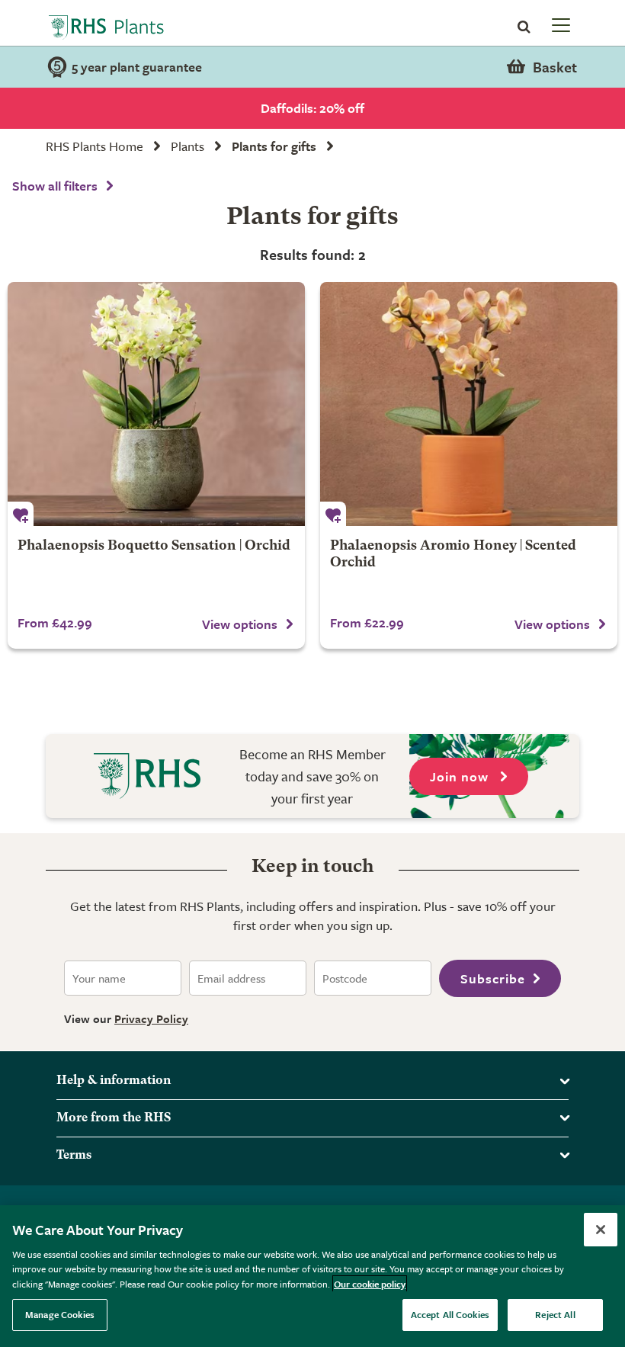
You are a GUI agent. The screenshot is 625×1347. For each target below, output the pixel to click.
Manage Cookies (60, 1314)
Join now (461, 776)
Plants (187, 146)
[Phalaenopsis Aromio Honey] (468, 404)
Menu (559, 24)
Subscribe (492, 978)
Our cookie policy (369, 1284)
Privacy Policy (151, 1018)
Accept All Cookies (450, 1314)
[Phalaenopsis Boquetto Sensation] (156, 404)
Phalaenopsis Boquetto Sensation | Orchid (154, 546)
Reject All (555, 1314)
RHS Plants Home (94, 146)
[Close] (600, 1229)
